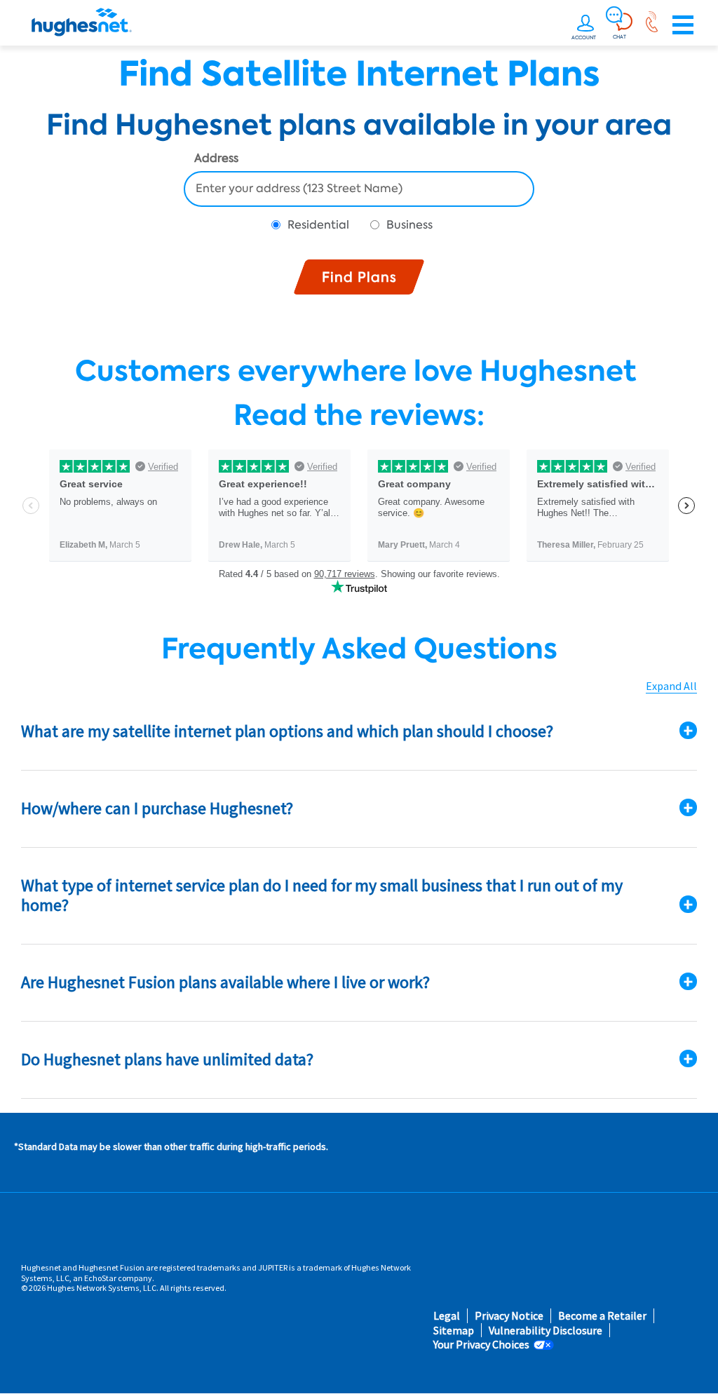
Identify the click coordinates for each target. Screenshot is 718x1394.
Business (409, 224)
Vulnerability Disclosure (545, 1330)
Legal (446, 1315)
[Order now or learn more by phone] (651, 25)
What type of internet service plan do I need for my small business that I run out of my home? (322, 895)
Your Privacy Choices (481, 1344)
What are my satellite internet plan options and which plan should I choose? (287, 731)
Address (216, 159)
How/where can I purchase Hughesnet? (157, 808)
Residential (318, 224)
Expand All (671, 686)
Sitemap (453, 1330)
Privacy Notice (509, 1315)
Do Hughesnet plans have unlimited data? (167, 1059)
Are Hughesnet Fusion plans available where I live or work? (225, 982)
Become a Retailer (602, 1315)
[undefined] (585, 25)
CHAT (619, 36)
